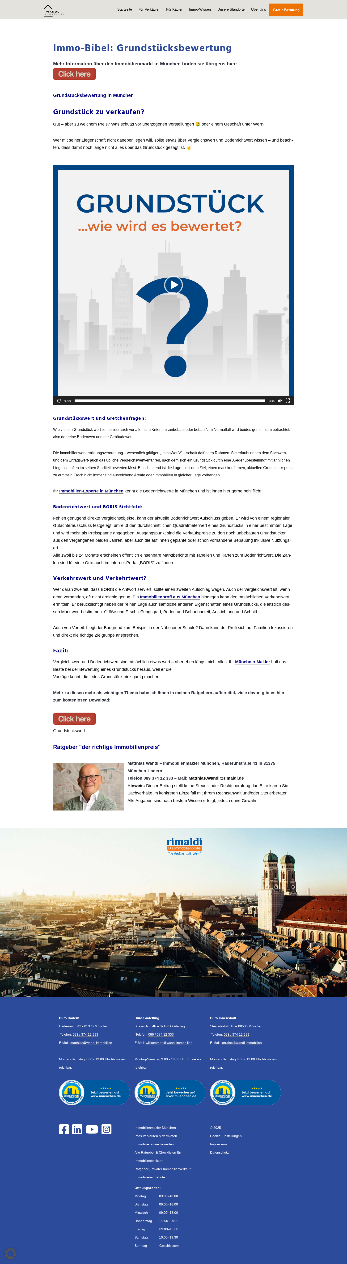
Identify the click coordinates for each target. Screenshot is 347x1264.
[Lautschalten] (280, 400)
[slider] (170, 400)
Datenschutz (219, 1152)
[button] (173, 285)
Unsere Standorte (231, 9)
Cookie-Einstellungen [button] (226, 1136)
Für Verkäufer (149, 9)
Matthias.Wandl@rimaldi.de (216, 778)
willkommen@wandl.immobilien (169, 1043)
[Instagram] (108, 1132)
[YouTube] (93, 1132)
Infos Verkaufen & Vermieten (156, 1136)
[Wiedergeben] (59, 400)
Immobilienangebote (150, 1177)
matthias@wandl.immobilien (91, 1043)
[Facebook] (65, 1132)
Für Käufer (174, 9)
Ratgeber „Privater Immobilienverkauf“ (163, 1169)
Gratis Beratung (286, 10)
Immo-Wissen (200, 9)
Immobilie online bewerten (154, 1144)
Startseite (124, 9)
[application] (173, 285)
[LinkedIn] (78, 1132)
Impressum (218, 1144)
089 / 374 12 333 (85, 1034)
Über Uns (258, 9)
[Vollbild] (287, 400)
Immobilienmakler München (155, 1128)
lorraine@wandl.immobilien (241, 1043)
